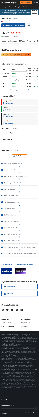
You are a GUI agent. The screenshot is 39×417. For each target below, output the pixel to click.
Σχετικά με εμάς (26, 319)
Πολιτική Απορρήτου (6, 399)
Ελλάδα (25, 7)
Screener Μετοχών (15, 7)
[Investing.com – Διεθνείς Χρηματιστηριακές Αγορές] (11, 2)
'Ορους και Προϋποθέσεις (8, 394)
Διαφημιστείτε (25, 322)
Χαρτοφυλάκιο (6, 322)
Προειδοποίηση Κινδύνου (8, 405)
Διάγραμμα (12, 41)
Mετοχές (4, 7)
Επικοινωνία (24, 326)
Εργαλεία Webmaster (8, 326)
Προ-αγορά (33, 7)
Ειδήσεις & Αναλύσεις (27, 41)
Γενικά (3, 41)
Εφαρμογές (5, 319)
